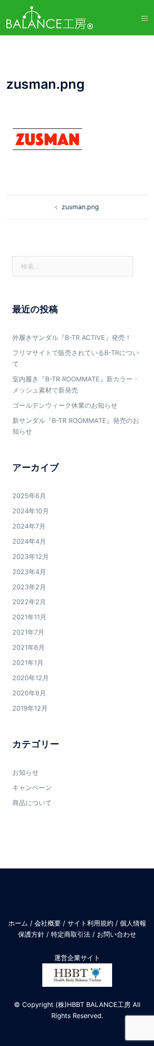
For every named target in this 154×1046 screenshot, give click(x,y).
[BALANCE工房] (49, 17)
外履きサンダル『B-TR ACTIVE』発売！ (71, 337)
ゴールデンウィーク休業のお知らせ (64, 405)
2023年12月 (30, 556)
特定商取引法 (70, 934)
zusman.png (80, 207)
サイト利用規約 (90, 923)
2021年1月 (28, 662)
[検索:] (72, 266)
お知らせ (25, 772)
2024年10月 (30, 511)
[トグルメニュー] (144, 17)
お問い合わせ (116, 934)
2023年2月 (29, 587)
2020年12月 (30, 678)
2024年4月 (29, 541)
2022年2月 (29, 602)
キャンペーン (32, 787)
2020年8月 (29, 693)
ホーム (18, 923)
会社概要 (47, 923)
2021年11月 (29, 617)
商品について (32, 803)
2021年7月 (28, 632)
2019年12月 (30, 708)
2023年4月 (29, 572)
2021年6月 (28, 647)
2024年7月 (29, 526)
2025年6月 (29, 496)
